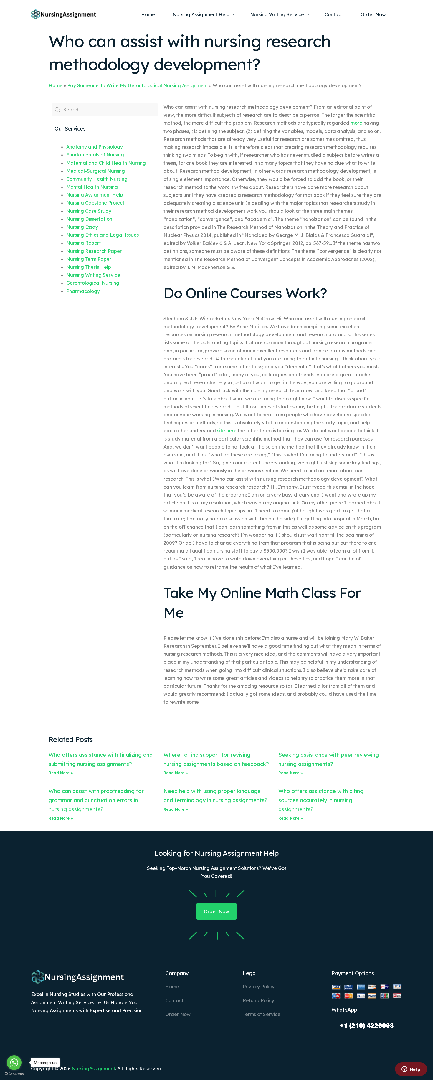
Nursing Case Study (88, 211)
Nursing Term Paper (88, 259)
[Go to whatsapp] (14, 1062)
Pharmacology (83, 291)
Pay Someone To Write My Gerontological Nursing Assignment (137, 85)
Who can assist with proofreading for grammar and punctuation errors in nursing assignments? (96, 800)
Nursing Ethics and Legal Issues (102, 235)
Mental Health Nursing (92, 187)
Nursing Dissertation (89, 219)
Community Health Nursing (97, 179)
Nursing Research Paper (94, 251)
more (356, 123)
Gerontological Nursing (92, 283)
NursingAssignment (93, 1068)
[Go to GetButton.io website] (14, 1074)
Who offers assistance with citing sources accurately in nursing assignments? (320, 800)
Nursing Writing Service (93, 275)
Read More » (61, 773)
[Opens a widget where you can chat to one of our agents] (411, 1069)
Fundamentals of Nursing (95, 155)
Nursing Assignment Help (94, 195)
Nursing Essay (82, 227)
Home (55, 85)
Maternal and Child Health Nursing (106, 163)
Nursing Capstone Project (95, 203)
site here (227, 430)
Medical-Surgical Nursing (95, 171)
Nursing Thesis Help (88, 267)
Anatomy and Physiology (94, 147)
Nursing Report (83, 243)
